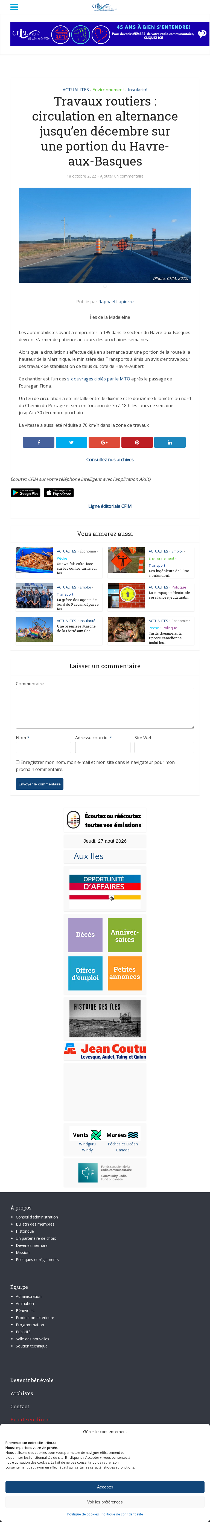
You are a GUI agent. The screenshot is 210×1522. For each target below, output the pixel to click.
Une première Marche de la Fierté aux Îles (76, 628)
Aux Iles (86, 855)
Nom (23, 738)
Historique (25, 1231)
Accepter (105, 1487)
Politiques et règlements (37, 1259)
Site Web (144, 738)
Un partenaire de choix (36, 1238)
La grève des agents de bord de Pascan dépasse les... (78, 604)
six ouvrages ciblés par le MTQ (98, 379)
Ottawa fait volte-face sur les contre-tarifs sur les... (77, 568)
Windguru (87, 1143)
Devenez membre (32, 1245)
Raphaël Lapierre (116, 302)
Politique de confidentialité (122, 1514)
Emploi (177, 551)
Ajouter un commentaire (122, 176)
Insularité (137, 90)
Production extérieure (35, 1317)
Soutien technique (32, 1346)
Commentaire (30, 684)
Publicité (23, 1331)
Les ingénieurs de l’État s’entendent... (169, 573)
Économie (88, 551)
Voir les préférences (105, 1502)
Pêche (62, 558)
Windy (87, 1149)
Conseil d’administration (37, 1217)
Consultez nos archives (110, 460)
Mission (23, 1252)
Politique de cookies (83, 1514)
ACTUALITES (76, 90)
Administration (29, 1296)
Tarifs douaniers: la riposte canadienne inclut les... (165, 638)
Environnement (108, 90)
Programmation (30, 1324)
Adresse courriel (93, 738)
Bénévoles (25, 1310)
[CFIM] (105, 6)
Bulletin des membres (35, 1224)
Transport (157, 565)
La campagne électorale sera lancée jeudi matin (169, 595)
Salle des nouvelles (32, 1338)
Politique (179, 587)
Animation (25, 1303)
